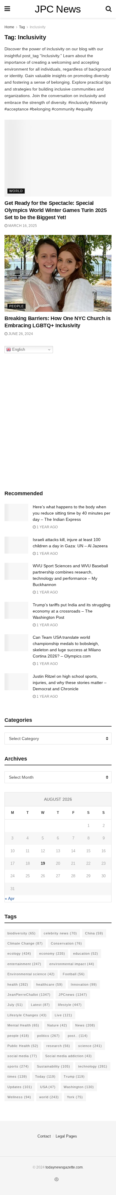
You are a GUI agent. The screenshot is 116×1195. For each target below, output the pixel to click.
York (75, 1097)
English (18, 349)
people (18, 1035)
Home (9, 27)
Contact (44, 1136)
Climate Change (25, 943)
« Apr (10, 898)
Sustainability (53, 1066)
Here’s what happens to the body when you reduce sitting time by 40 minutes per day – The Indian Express (71, 513)
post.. (78, 1035)
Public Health (22, 1046)
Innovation (84, 984)
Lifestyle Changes (27, 1015)
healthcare (49, 984)
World (16, 191)
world (49, 1097)
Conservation (66, 943)
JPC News (58, 9)
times (17, 1076)
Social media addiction (68, 1056)
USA (48, 1087)
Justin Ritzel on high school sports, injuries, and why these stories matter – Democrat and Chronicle (69, 682)
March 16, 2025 (22, 226)
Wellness (19, 1097)
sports (18, 1066)
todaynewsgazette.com (64, 1167)
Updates (19, 1087)
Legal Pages (66, 1136)
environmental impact (71, 964)
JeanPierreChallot (29, 994)
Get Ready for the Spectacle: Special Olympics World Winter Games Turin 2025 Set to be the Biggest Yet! (55, 210)
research (58, 1046)
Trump (74, 1076)
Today (45, 1076)
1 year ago (47, 527)
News (85, 1025)
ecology (19, 953)
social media (22, 1056)
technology (92, 1066)
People (16, 306)
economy (52, 953)
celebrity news (60, 933)
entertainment (24, 964)
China (94, 933)
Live (63, 1015)
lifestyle (70, 1005)
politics (48, 1035)
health (17, 984)
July (15, 1005)
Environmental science (31, 974)
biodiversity (21, 933)
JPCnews (73, 994)
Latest (40, 1005)
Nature (57, 1025)
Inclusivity (38, 27)
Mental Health (23, 1025)
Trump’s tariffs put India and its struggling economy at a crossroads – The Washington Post (71, 611)
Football (74, 974)
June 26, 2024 (20, 334)
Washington (79, 1087)
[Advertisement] (58, 420)
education (85, 953)
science (90, 1046)
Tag (22, 27)
